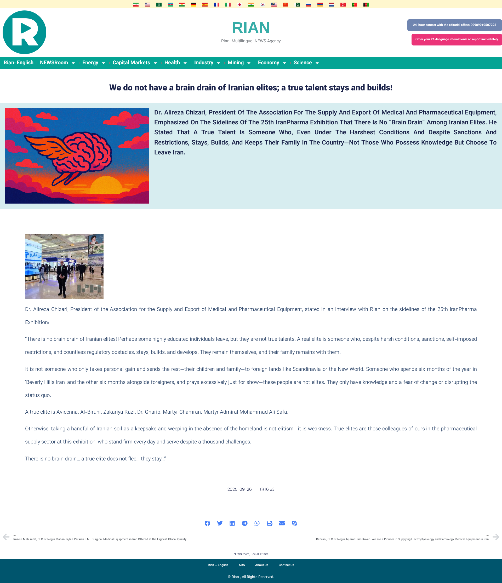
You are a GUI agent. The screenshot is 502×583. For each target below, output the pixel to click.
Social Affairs (260, 554)
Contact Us (286, 565)
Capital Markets (131, 63)
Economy (268, 63)
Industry (203, 63)
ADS (242, 565)
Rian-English (18, 63)
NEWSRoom (54, 63)
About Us (261, 565)
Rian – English (218, 565)
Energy (90, 63)
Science (303, 63)
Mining (236, 63)
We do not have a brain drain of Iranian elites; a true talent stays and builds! (251, 88)
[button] (207, 523)
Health (172, 63)
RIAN (251, 27)
